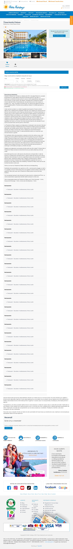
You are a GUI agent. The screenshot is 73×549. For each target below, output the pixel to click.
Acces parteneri (24, 1)
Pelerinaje (61, 12)
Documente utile (49, 512)
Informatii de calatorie (50, 510)
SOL (34, 517)
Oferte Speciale (13, 12)
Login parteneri (26, 508)
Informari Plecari (42, 1)
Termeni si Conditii (49, 516)
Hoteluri (28, 14)
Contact (33, 1)
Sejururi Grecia (31, 494)
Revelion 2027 (34, 16)
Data (5, 78)
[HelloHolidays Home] (13, 7)
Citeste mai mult (59, 475)
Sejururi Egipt (44, 494)
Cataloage (24, 506)
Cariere (23, 510)
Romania (20, 14)
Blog (23, 503)
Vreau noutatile (38, 475)
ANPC (34, 508)
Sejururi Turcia (38, 494)
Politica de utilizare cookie (51, 514)
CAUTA (64, 87)
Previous (5, 41)
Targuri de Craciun (60, 14)
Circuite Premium (11, 14)
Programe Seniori (41, 12)
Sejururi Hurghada (52, 494)
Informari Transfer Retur (56, 1)
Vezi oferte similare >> (59, 35)
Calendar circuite (37, 14)
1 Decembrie (48, 14)
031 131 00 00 (66, 8)
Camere (23, 78)
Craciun (25, 16)
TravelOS (39, 546)
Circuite (31, 12)
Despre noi (24, 504)
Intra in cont (8, 2)
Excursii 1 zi (52, 12)
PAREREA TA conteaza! (11, 1)
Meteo (35, 515)
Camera (29, 78)
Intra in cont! (8, 428)
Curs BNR (35, 509)
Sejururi (23, 12)
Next (44, 41)
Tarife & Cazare (7, 65)
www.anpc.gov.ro (49, 542)
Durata (17, 78)
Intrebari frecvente (49, 506)
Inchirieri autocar (49, 508)
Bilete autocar (45, 16)
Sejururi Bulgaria (23, 494)
